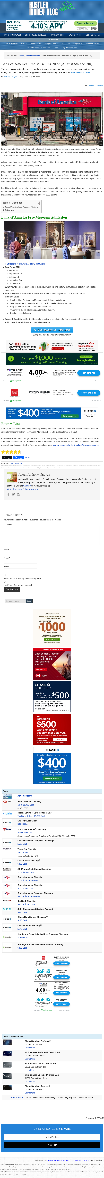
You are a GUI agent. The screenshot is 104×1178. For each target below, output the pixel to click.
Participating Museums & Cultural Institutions (25, 264)
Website (7, 566)
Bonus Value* (17, 1097)
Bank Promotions (16, 463)
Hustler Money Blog (52, 8)
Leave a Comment (95, 85)
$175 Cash (22, 929)
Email (7, 558)
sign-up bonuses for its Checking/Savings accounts (76, 445)
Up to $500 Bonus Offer (28, 880)
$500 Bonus (23, 853)
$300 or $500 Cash (26, 904)
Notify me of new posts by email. (18, 585)
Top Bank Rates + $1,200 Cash (32, 816)
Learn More (30, 1048)
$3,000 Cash (23, 824)
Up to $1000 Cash (26, 872)
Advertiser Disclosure (80, 72)
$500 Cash (22, 844)
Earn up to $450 (25, 833)
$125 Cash (22, 920)
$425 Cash (22, 912)
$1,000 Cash (23, 938)
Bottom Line (9, 210)
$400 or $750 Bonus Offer (29, 896)
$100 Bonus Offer (25, 888)
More (27, 457)
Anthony (27, 486)
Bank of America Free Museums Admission (22, 207)
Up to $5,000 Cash (26, 805)
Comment (8, 524)
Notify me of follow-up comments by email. (23, 578)
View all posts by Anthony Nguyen (22, 489)
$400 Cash (22, 864)
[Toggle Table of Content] (36, 203)
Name (7, 549)
